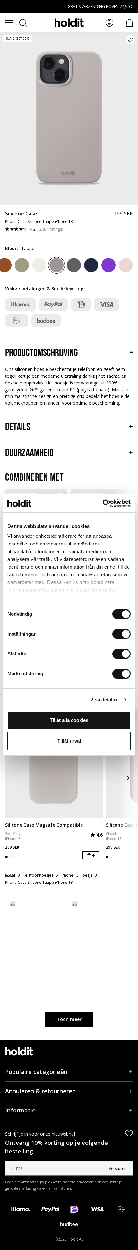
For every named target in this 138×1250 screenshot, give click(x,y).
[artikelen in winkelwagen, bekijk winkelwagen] (129, 23)
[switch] (121, 634)
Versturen (117, 1168)
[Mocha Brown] (22, 265)
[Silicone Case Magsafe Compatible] (54, 757)
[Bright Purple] (108, 265)
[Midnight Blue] (91, 265)
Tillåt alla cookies (69, 720)
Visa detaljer (104, 699)
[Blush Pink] (126, 265)
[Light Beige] (39, 265)
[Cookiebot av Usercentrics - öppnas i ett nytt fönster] (102, 503)
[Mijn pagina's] (109, 23)
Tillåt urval (69, 741)
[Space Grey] (74, 265)
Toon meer (69, 1019)
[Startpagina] (10, 875)
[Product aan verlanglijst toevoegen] (130, 39)
